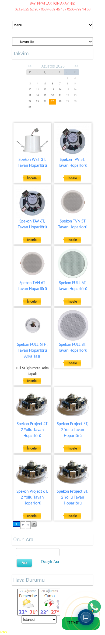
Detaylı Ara (50, 561)
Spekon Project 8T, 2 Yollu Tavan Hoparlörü (72, 497)
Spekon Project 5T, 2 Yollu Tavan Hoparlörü (72, 430)
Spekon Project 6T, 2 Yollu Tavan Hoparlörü (32, 497)
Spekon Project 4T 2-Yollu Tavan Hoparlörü (32, 430)
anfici (3, 632)
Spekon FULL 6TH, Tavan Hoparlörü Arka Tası (32, 351)
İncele (32, 178)
